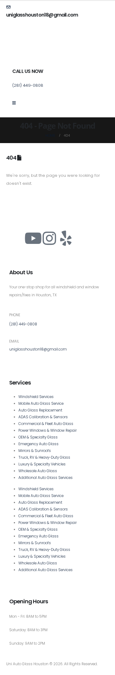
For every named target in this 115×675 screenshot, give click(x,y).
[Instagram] (49, 238)
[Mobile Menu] (16, 103)
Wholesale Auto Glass (37, 470)
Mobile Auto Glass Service (40, 403)
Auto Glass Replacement (40, 410)
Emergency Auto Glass (38, 444)
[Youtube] (33, 238)
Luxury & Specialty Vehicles (42, 464)
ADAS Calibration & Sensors (43, 417)
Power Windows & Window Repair (47, 430)
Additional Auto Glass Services (45, 477)
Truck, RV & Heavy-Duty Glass (44, 457)
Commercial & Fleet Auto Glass (45, 423)
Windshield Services (36, 396)
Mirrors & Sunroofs (34, 450)
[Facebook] (17, 238)
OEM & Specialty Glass (38, 437)
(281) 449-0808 (23, 324)
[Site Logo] (29, 50)
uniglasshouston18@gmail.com (38, 349)
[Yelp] (65, 238)
